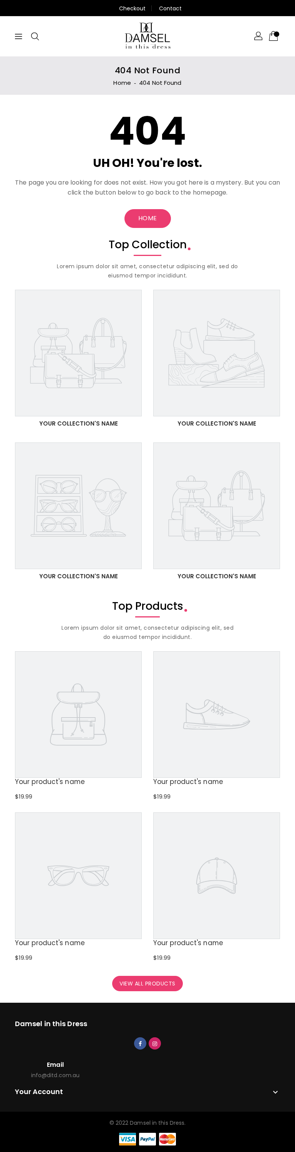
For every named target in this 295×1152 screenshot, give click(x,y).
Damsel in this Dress (51, 1023)
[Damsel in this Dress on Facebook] (140, 1043)
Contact (170, 8)
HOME (147, 218)
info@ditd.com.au (55, 1075)
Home (122, 83)
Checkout (132, 8)
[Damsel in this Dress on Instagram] (154, 1043)
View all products (147, 983)
